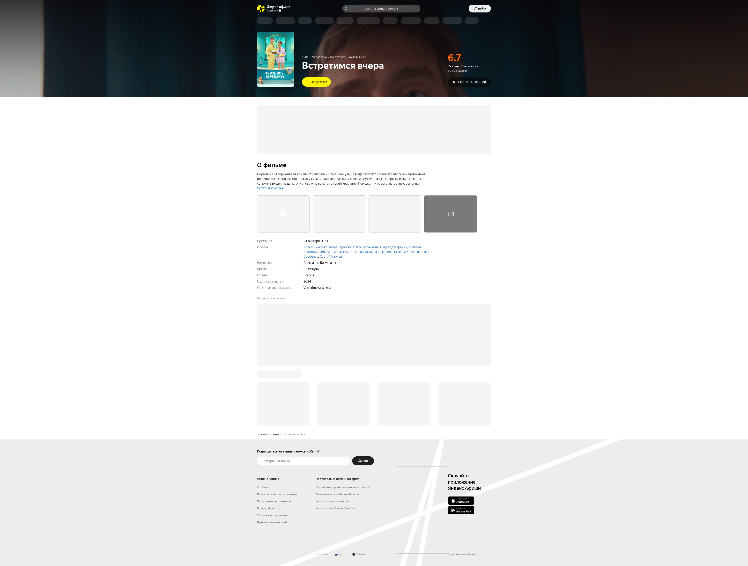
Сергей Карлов (331, 256)
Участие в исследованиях (273, 515)
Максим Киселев (406, 252)
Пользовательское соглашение (277, 494)
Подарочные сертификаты (274, 501)
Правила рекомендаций (272, 522)
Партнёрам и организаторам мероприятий (343, 487)
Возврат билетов (268, 508)
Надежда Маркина (393, 247)
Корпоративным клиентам (332, 501)
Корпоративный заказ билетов (335, 508)
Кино (276, 434)
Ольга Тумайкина (365, 247)
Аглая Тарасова (340, 247)
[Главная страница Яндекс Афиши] (261, 8)
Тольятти (262, 434)
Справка (262, 487)
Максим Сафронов (379, 252)
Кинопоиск (278, 298)
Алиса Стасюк (337, 252)
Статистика (322, 554)
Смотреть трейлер (472, 82)
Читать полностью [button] (270, 188)
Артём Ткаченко (315, 247)
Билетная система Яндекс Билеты (337, 494)
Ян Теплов (356, 252)
